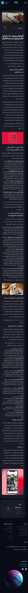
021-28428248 (23, 564)
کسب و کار (9, 536)
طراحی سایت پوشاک (17, 343)
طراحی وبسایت (9, 531)
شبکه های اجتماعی (8, 529)
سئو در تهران (12, 280)
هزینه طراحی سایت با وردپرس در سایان (22, 529)
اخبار (11, 533)
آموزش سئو (9, 526)
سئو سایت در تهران (23, 535)
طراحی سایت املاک (18, 320)
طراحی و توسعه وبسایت (21, 526)
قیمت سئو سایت (23, 533)
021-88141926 (23, 566)
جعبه (11, 538)
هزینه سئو (6, 202)
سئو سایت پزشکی (18, 126)
